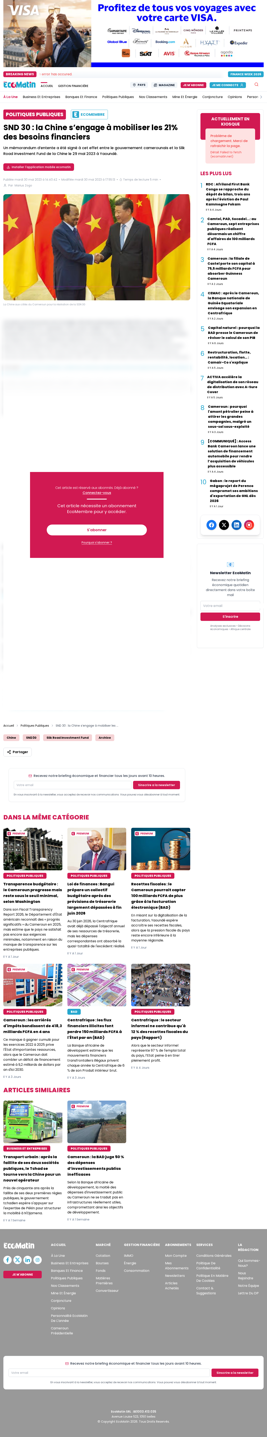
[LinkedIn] (237, 525)
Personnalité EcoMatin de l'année (69, 1318)
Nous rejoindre (245, 1276)
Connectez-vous (97, 492)
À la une (58, 1255)
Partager (20, 752)
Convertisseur (107, 1290)
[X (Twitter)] (224, 525)
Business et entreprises (69, 1263)
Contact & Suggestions (206, 1291)
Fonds (101, 1270)
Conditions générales (214, 1255)
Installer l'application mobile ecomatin (41, 167)
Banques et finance (67, 1270)
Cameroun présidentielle (62, 1331)
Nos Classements (65, 1285)
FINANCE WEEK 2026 (245, 74)
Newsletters (175, 1275)
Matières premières (104, 1281)
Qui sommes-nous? (249, 1263)
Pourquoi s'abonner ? (97, 542)
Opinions (58, 1308)
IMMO (128, 1255)
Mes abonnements (177, 1266)
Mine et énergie (63, 1293)
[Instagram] (249, 525)
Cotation (103, 1255)
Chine (11, 738)
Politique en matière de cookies (212, 1278)
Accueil (8, 726)
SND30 (31, 738)
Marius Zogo (23, 185)
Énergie (130, 1263)
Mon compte (176, 1255)
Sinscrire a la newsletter (156, 785)
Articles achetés (172, 1286)
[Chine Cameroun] (96, 247)
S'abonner (97, 529)
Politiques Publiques (35, 726)
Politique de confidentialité (208, 1266)
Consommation (136, 1270)
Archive (105, 738)
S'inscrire (230, 616)
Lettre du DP (248, 1293)
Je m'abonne (193, 85)
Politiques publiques (67, 1278)
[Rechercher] (256, 84)
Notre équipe (248, 1285)
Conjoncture (61, 1300)
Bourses (102, 1263)
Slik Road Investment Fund (68, 738)
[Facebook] (212, 525)
